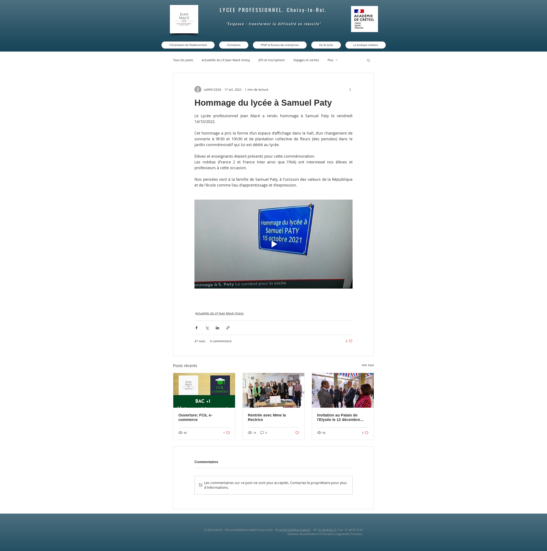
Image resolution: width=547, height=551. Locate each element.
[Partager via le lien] (228, 328)
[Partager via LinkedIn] (217, 328)
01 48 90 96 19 (327, 530)
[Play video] (273, 244)
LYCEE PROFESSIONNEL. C (255, 9)
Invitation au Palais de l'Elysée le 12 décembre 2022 (338, 417)
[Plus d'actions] (350, 89)
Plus (331, 60)
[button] (368, 60)
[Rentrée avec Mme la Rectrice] (273, 390)
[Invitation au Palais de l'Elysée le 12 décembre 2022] (343, 390)
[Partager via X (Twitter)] (207, 328)
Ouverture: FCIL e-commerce (195, 417)
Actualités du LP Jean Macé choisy (226, 60)
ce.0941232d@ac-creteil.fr (294, 530)
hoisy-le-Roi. (308, 9)
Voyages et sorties (306, 60)
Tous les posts (183, 60)
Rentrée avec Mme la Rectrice (267, 417)
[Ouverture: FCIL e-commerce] (204, 390)
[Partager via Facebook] (196, 328)
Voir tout (368, 365)
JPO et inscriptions (272, 60)
